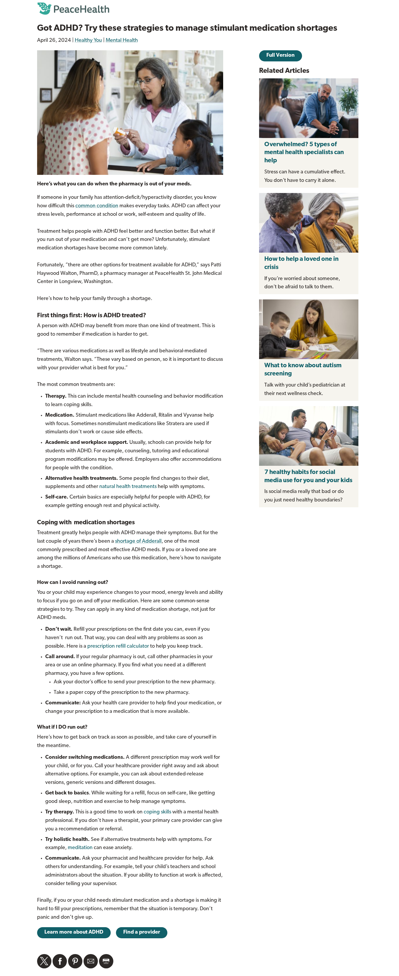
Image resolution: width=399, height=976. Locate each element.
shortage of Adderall (138, 541)
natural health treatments (128, 486)
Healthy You (88, 40)
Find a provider (141, 932)
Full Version (280, 55)
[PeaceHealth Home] (199, 9)
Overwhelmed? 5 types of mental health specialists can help (304, 153)
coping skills (157, 812)
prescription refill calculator (118, 646)
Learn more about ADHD (73, 932)
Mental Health (122, 40)
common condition (96, 206)
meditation (80, 848)
